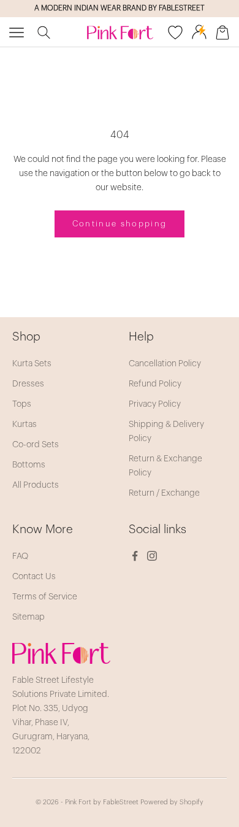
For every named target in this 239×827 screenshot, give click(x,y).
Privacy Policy (155, 404)
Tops (21, 404)
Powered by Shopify (171, 802)
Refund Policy (155, 384)
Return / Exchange (164, 493)
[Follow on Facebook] (135, 556)
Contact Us (34, 576)
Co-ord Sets (35, 444)
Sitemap (28, 617)
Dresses (28, 384)
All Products (35, 485)
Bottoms (28, 465)
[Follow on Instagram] (152, 556)
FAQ (20, 556)
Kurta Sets (31, 364)
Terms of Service (44, 597)
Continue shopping (119, 224)
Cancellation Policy (165, 364)
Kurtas (24, 424)
